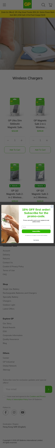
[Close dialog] (52, 206)
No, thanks (36, 240)
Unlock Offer (36, 231)
